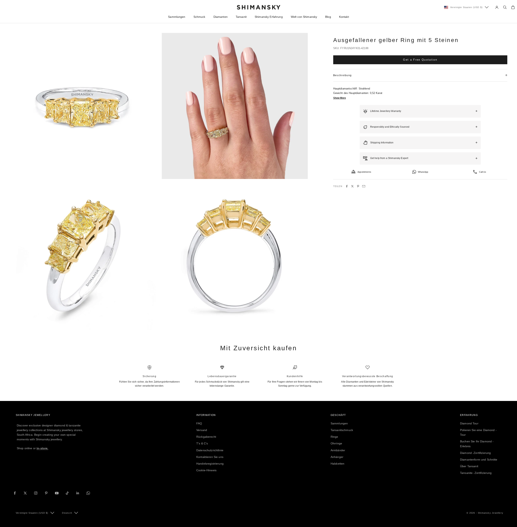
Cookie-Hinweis (206, 470)
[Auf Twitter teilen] (352, 186)
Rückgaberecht (206, 436)
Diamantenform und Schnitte (478, 459)
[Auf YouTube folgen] (57, 493)
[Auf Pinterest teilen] (358, 186)
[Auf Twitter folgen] (25, 493)
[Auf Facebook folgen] (15, 493)
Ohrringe (336, 443)
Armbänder (338, 450)
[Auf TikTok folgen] (67, 493)
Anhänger (337, 457)
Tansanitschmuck (342, 430)
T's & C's (202, 443)
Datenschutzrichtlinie (209, 450)
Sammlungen (176, 16)
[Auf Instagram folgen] (36, 493)
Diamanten (220, 16)
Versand (201, 430)
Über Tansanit (469, 466)
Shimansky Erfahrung (269, 16)
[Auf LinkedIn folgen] (78, 493)
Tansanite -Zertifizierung (476, 472)
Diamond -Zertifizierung (475, 452)
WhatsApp (423, 171)
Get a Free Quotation (420, 59)
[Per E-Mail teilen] (363, 186)
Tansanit (241, 16)
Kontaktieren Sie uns (209, 457)
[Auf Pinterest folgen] (46, 493)
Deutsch (67, 513)
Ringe (334, 436)
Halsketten (337, 463)
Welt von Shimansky (304, 16)
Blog (328, 16)
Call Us (482, 171)
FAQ (199, 423)
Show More (339, 98)
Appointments (364, 171)
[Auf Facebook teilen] (346, 186)
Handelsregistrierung (210, 463)
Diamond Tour (469, 423)
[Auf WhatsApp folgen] (88, 493)
